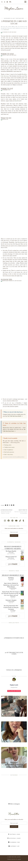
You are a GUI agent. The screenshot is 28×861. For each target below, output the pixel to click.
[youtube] (16, 520)
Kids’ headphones (8, 449)
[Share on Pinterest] (12, 505)
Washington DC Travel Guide (6, 511)
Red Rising (11, 577)
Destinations (20, 18)
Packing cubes (7, 445)
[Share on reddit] (14, 505)
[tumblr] (23, 520)
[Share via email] (6, 505)
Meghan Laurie (14, 8)
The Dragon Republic (11, 551)
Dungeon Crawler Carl (11, 556)
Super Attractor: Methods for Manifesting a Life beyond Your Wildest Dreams (11, 584)
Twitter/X (14, 834)
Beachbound (18, 100)
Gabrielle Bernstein (13, 588)
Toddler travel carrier (9, 447)
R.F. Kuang (11, 552)
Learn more (6, 29)
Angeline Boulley (11, 601)
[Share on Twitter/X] (10, 505)
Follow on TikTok (14, 691)
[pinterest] (12, 520)
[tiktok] (20, 520)
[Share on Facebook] (8, 505)
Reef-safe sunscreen (9, 452)
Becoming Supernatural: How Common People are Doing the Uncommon (11, 607)
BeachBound (11, 64)
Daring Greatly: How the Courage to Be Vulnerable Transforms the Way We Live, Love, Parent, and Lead (11, 593)
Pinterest (14, 846)
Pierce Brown (11, 579)
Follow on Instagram (14, 804)
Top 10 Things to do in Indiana (20, 511)
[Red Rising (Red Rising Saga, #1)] (22, 581)
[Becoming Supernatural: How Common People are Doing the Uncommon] (22, 609)
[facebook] (9, 520)
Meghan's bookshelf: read (13, 575)
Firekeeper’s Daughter (11, 600)
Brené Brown (13, 596)
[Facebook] (7, 2)
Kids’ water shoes (8, 454)
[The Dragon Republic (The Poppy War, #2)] (22, 554)
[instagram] (5, 520)
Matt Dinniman (11, 558)
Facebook (14, 842)
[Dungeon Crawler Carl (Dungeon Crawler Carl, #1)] (22, 560)
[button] (26, 2)
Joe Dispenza (13, 610)
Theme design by (14, 859)
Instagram (15, 838)
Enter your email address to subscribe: (14, 528)
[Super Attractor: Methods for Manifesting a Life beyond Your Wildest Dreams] (22, 586)
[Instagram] (4, 2)
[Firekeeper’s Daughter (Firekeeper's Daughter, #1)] (22, 603)
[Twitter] (2, 2)
